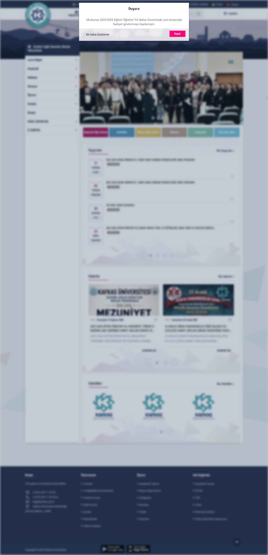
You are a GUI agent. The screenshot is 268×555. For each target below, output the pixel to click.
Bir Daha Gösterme (97, 34)
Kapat (177, 33)
